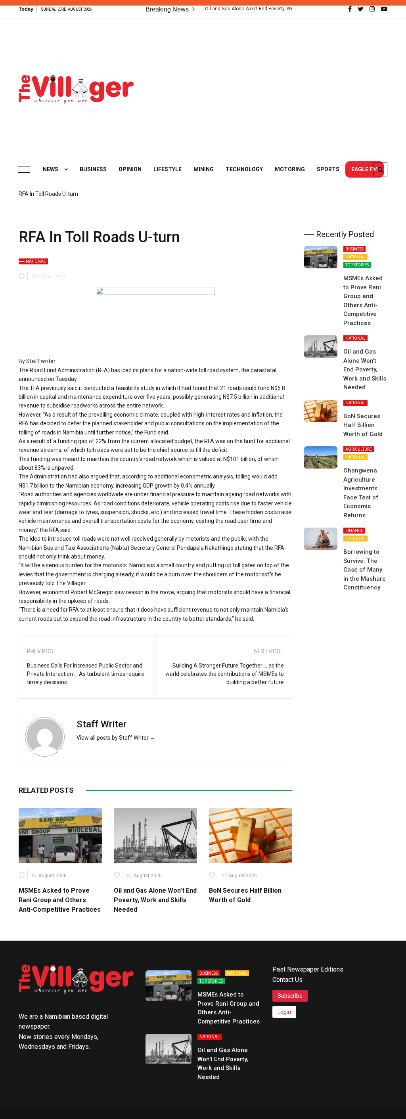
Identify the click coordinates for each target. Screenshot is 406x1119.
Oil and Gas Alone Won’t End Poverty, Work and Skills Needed (250, 8)
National (36, 261)
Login (284, 1012)
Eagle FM (364, 169)
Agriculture (358, 449)
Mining (203, 169)
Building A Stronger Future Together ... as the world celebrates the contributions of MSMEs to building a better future (224, 673)
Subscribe (290, 996)
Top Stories (357, 265)
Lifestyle (167, 169)
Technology (244, 169)
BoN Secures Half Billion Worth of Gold (363, 425)
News (50, 169)
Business (93, 169)
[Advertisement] (276, 85)
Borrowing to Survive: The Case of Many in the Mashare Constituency (364, 569)
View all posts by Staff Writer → (116, 738)
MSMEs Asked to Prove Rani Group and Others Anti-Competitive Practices (60, 900)
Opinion (130, 169)
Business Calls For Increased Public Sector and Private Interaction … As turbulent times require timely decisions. (85, 673)
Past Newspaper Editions (307, 969)
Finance (354, 530)
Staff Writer (101, 724)
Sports (328, 169)
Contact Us (287, 979)
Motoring (290, 169)
